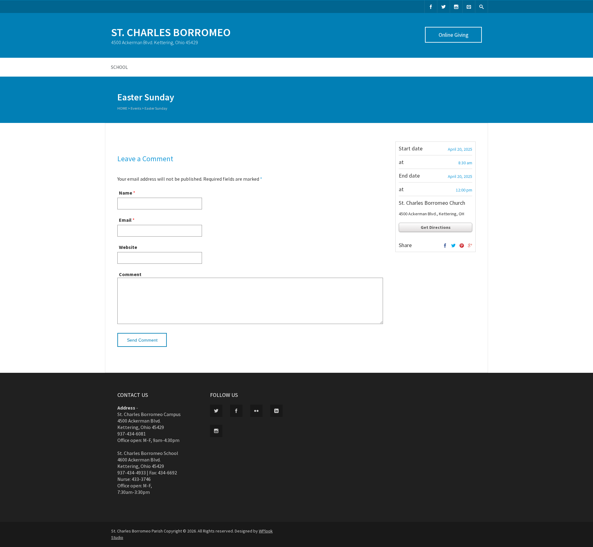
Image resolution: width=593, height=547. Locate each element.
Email (125, 220)
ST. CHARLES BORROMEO (171, 32)
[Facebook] (431, 6)
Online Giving (454, 34)
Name (125, 193)
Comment (130, 274)
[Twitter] (443, 6)
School (119, 67)
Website (128, 247)
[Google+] (470, 246)
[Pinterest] (462, 246)
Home (122, 108)
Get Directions (436, 227)
